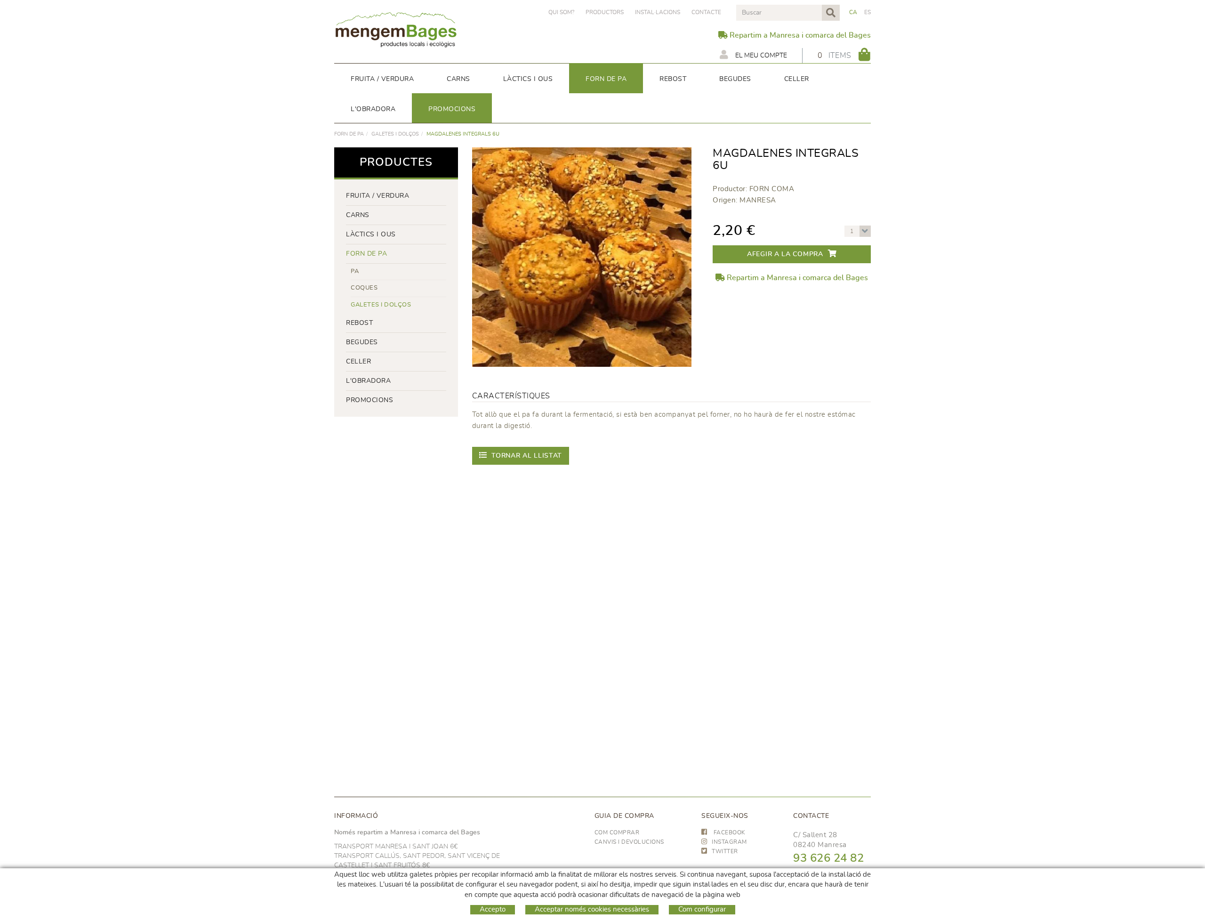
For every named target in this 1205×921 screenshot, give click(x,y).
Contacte (706, 12)
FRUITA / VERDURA (377, 196)
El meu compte (760, 55)
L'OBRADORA (368, 381)
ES (867, 12)
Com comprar (617, 832)
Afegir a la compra (785, 254)
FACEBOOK (729, 832)
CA (853, 12)
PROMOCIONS (369, 400)
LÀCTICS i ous (371, 234)
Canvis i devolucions (629, 842)
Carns (358, 215)
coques (364, 288)
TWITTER (725, 851)
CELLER (358, 361)
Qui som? (561, 12)
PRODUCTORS (605, 12)
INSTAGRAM (729, 842)
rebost (359, 323)
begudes (362, 342)
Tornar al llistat (526, 455)
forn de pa (349, 134)
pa (355, 271)
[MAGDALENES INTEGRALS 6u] (582, 257)
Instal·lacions (657, 12)
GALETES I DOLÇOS (395, 134)
